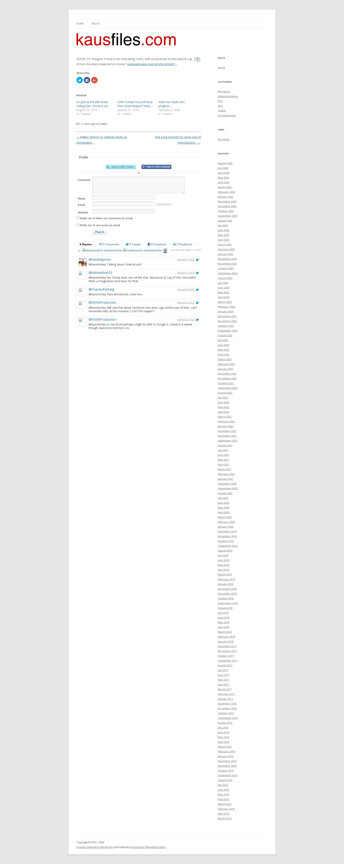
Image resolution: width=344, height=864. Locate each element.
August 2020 (225, 493)
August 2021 (225, 445)
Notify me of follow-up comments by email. (106, 218)
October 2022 (226, 383)
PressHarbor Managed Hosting (147, 847)
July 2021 (223, 450)
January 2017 (225, 699)
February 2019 (226, 579)
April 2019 (223, 569)
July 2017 (223, 670)
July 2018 (223, 613)
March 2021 (225, 469)
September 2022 (227, 388)
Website (83, 212)
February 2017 (226, 694)
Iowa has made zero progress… (171, 104)
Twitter (222, 110)
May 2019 (223, 565)
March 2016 (225, 746)
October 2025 (226, 211)
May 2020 (223, 507)
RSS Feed (223, 139)
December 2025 (227, 201)
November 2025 (227, 206)
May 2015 (223, 794)
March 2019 (225, 574)
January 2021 (225, 479)
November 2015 (227, 766)
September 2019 (227, 546)
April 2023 (223, 354)
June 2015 (223, 789)
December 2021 (227, 431)
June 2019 (223, 560)
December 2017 (227, 646)
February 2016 (226, 751)
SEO (220, 106)
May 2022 (223, 407)
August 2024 (225, 278)
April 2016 (223, 742)
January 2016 (225, 756)
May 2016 (223, 737)
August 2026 (225, 163)
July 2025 (223, 225)
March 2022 (225, 416)
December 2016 (227, 703)
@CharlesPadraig (101, 289)
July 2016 (223, 727)
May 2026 (223, 177)
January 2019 (225, 584)
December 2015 (227, 761)
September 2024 (227, 273)
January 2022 (225, 426)
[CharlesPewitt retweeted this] (165, 251)
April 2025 (223, 240)
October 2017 (226, 656)
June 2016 (223, 732)
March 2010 (225, 818)
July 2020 (223, 498)
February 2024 (226, 306)
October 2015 (226, 770)
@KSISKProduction (102, 302)
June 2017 (223, 675)
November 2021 (227, 436)
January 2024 (225, 311)
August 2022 (225, 393)
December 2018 (227, 589)
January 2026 (225, 196)
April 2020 (223, 512)
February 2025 (226, 249)
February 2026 (226, 192)
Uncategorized (227, 115)
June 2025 (223, 230)
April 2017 (223, 684)
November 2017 (227, 651)
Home (79, 23)
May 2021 (223, 459)
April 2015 (223, 799)
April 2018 (223, 627)
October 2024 (226, 268)
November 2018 (227, 593)
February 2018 (226, 636)
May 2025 (223, 235)
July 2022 (223, 397)
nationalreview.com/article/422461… (152, 64)
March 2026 (225, 187)
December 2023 (227, 316)
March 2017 (225, 689)
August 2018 (225, 608)
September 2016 (227, 718)
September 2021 (227, 440)
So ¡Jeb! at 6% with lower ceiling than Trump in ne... (92, 104)
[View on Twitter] (197, 259)
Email (81, 204)
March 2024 (225, 302)
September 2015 (227, 775)
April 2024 (223, 297)
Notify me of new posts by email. (100, 225)
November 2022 (227, 378)
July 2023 (223, 340)
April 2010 (223, 813)
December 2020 (227, 483)
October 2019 (226, 541)
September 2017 (227, 660)
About (95, 23)
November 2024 (227, 263)
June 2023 (223, 345)
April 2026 (223, 182)
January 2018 (225, 641)
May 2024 (223, 292)
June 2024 (223, 287)
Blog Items (224, 91)
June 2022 (223, 402)
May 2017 (223, 679)
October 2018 (226, 598)
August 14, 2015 (186, 259)
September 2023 (227, 330)
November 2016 (227, 708)
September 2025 (227, 216)
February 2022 (226, 421)
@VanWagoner (100, 259)
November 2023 (227, 321)
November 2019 (227, 536)
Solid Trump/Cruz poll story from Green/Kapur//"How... (134, 104)
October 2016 (226, 713)
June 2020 (223, 503)
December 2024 (227, 259)
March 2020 (225, 517)
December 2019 (227, 531)
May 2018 (223, 622)
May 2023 (223, 349)
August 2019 (225, 550)
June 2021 (223, 455)
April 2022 (223, 412)
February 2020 (226, 522)
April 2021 (223, 464)
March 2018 (225, 632)
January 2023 (225, 369)
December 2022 (227, 373)
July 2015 (223, 785)
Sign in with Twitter (121, 167)
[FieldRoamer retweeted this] (142, 250)
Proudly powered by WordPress (94, 847)
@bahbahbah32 (100, 272)
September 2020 (227, 488)
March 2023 (225, 359)
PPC (220, 101)
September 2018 (227, 603)
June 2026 (223, 173)
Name (81, 198)
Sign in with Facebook (156, 167)
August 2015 (225, 780)
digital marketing (228, 96)
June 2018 (223, 617)
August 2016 (225, 723)
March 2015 (225, 804)
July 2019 (223, 555)
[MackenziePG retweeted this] (102, 250)
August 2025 (225, 220)
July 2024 (223, 283)
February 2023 (226, 364)
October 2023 (226, 326)
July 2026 (223, 168)
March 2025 (225, 244)
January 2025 (225, 254)
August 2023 (225, 335)
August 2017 (225, 665)
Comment (84, 180)
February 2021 (226, 474)
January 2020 (225, 526)
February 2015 (226, 809)
